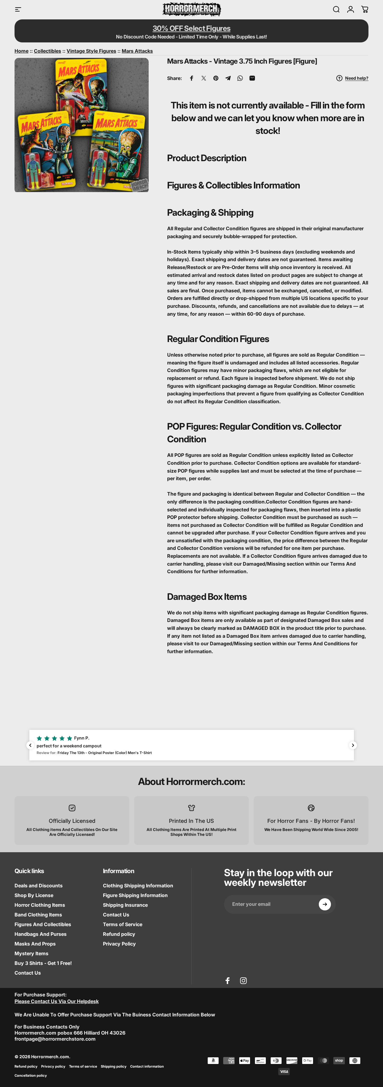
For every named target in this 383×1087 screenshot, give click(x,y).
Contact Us (28, 973)
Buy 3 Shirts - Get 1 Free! (43, 963)
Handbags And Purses (41, 934)
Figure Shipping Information (135, 895)
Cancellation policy (31, 1075)
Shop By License (34, 895)
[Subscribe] (325, 904)
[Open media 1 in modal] (82, 125)
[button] (191, 745)
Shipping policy (114, 1066)
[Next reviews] (353, 745)
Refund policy (119, 934)
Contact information (147, 1066)
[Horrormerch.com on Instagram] (243, 980)
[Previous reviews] (30, 745)
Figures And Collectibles (43, 924)
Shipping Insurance (125, 905)
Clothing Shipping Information (138, 886)
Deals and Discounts (39, 886)
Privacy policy (53, 1066)
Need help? (356, 78)
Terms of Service (122, 924)
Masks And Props (35, 944)
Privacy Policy (119, 944)
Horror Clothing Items (40, 905)
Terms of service (83, 1066)
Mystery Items (31, 953)
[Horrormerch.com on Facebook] (227, 980)
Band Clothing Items (38, 915)
